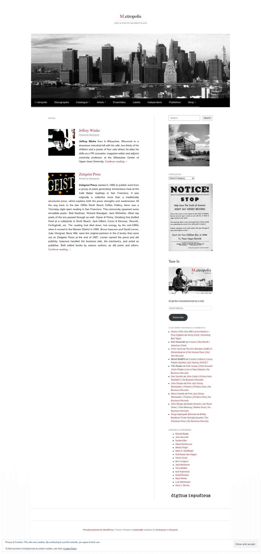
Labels (136, 102)
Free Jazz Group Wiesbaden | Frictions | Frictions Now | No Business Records (191, 387)
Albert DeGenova (183, 444)
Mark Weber (181, 478)
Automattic (138, 530)
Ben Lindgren (182, 461)
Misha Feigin (181, 447)
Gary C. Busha (182, 485)
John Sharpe (177, 383)
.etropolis (130, 16)
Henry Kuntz (181, 458)
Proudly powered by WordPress (98, 530)
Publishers (175, 102)
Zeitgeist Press (90, 174)
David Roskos (182, 475)
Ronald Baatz (182, 434)
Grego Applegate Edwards (183, 414)
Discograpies (61, 102)
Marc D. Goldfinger (184, 451)
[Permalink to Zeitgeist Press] (61, 184)
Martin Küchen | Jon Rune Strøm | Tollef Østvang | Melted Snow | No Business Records (191, 407)
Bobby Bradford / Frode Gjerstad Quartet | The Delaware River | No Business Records (190, 417)
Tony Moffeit (181, 468)
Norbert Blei (181, 440)
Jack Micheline (182, 465)
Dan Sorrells (177, 376)
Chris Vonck (177, 349)
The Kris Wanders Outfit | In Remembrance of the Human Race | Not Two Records (191, 352)
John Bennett (181, 437)
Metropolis (94, 135)
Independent (155, 102)
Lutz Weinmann (183, 482)
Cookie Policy (70, 548)
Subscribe (178, 317)
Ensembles (119, 102)
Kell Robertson (182, 471)
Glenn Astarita (177, 393)
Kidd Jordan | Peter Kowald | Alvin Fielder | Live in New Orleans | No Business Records (191, 369)
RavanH (174, 530)
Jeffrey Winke (89, 130)
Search (207, 118)
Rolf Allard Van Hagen (186, 454)
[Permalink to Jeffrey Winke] (61, 142)
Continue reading (116, 161)
